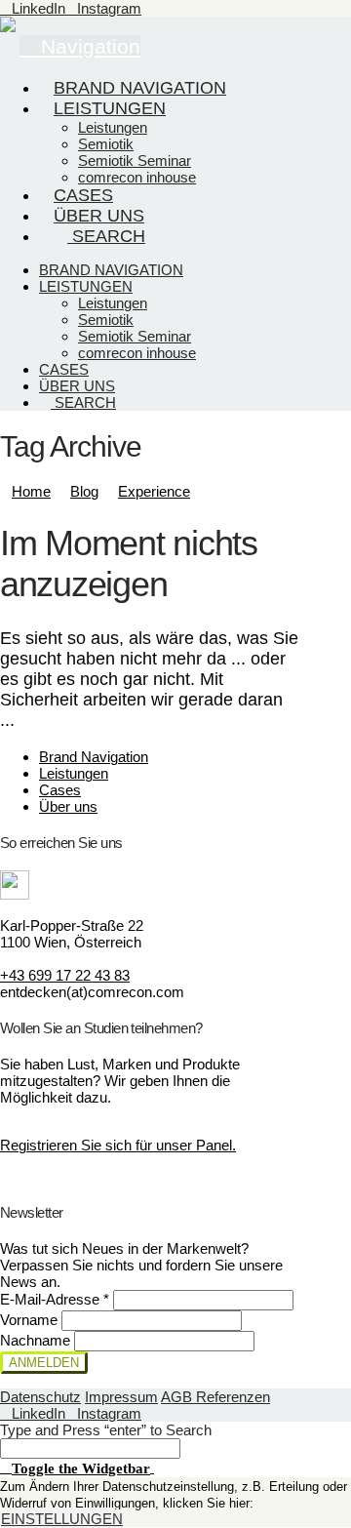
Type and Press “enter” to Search (106, 1430)
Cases (60, 790)
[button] (77, 1467)
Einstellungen (62, 1518)
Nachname (37, 1340)
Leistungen (73, 773)
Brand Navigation (93, 756)
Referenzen (233, 1396)
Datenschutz (40, 1396)
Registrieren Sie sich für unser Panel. (118, 1145)
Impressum (121, 1396)
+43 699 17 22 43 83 (65, 975)
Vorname (30, 1319)
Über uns (68, 806)
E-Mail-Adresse (54, 1299)
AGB (178, 1396)
